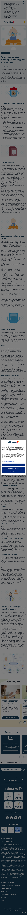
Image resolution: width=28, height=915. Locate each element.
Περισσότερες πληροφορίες (9, 461)
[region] (13, 457)
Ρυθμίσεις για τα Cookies (13, 464)
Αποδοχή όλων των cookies (13, 468)
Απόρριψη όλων (13, 471)
